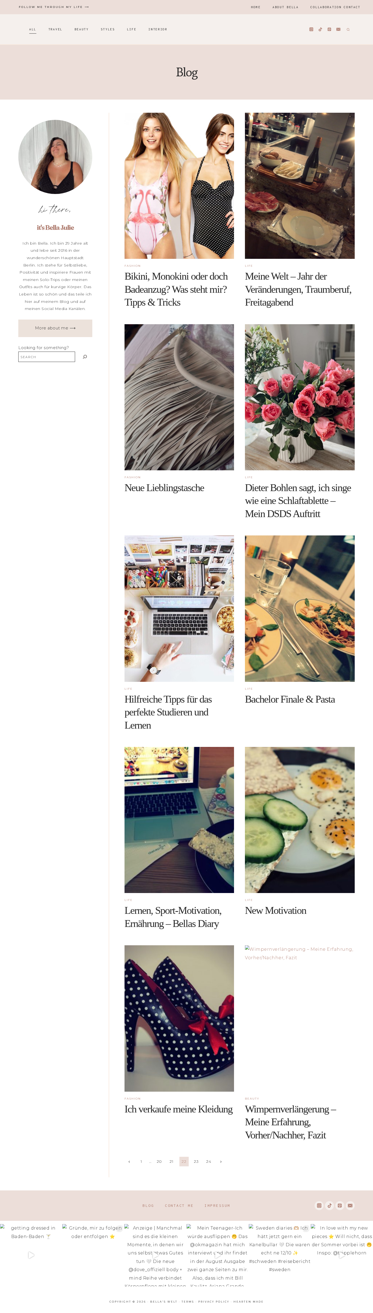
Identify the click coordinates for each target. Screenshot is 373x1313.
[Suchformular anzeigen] (347, 29)
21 (171, 1161)
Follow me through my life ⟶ (54, 7)
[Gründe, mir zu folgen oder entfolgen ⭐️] (93, 1255)
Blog (148, 1205)
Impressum (217, 1205)
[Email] (338, 29)
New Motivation (275, 910)
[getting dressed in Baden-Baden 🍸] (31, 1255)
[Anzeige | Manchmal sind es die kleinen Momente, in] (155, 1255)
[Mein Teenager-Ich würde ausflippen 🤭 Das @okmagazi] (218, 1255)
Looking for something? (43, 347)
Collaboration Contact (335, 7)
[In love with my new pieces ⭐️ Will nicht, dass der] (342, 1255)
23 (196, 1161)
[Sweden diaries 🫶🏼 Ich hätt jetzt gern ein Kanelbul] (280, 1255)
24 (208, 1161)
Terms (188, 1301)
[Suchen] (85, 357)
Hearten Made (248, 1301)
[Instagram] (311, 29)
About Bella (286, 7)
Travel (55, 29)
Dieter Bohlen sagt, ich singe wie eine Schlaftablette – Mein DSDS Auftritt (298, 500)
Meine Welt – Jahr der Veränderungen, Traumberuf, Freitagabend (298, 289)
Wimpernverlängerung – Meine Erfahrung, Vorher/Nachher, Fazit (290, 1122)
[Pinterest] (329, 29)
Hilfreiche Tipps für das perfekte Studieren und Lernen (168, 712)
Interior (157, 29)
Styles (108, 29)
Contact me (179, 1205)
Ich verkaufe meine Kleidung (178, 1109)
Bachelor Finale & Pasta (290, 699)
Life (132, 29)
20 (159, 1161)
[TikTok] (320, 29)
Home (255, 7)
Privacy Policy (213, 1301)
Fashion (133, 266)
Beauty (82, 29)
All (32, 29)
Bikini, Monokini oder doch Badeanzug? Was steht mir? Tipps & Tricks (176, 289)
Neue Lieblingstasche (164, 487)
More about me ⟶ (55, 328)
